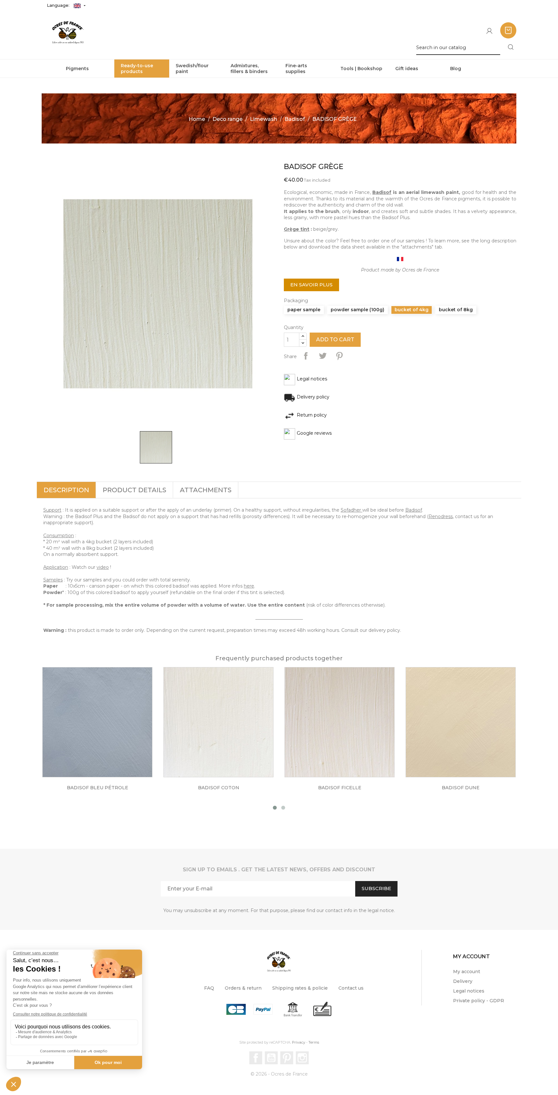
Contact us (351, 988)
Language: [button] (59, 5)
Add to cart (335, 339)
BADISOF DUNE (461, 788)
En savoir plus (311, 285)
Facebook (255, 1057)
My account (466, 971)
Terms (313, 1042)
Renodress (441, 516)
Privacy (298, 1042)
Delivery (462, 981)
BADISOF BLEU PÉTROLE (97, 788)
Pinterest (339, 355)
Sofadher (351, 510)
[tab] (66, 490)
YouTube (271, 1057)
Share (305, 355)
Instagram (302, 1057)
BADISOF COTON (218, 788)
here (249, 586)
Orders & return (243, 988)
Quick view (104, 728)
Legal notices (468, 991)
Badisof (381, 192)
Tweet (322, 355)
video (103, 567)
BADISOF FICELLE (339, 788)
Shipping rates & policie (300, 988)
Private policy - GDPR (478, 1001)
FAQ (209, 988)
